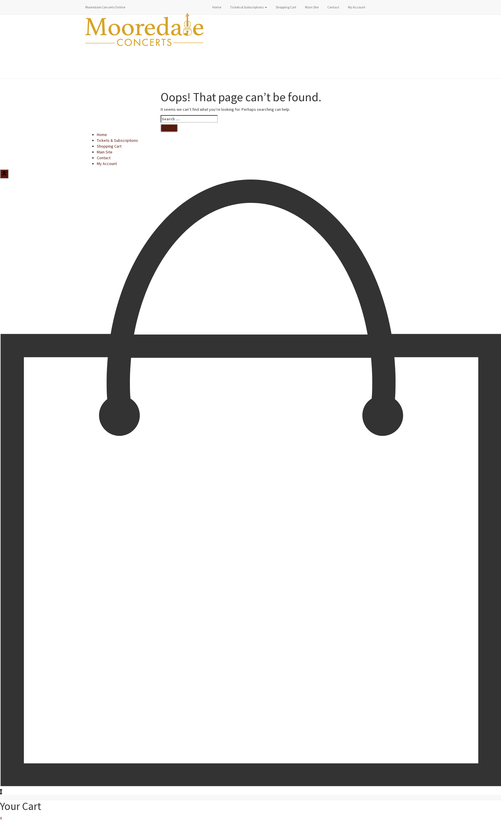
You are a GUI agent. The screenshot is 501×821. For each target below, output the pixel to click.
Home (216, 7)
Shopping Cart (286, 7)
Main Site (312, 7)
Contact (333, 7)
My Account (356, 7)
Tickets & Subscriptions (247, 7)
